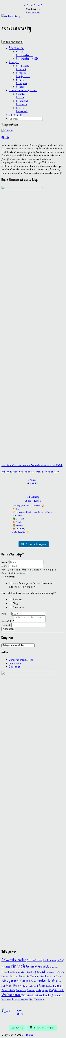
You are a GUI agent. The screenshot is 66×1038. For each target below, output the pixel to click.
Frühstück (21, 69)
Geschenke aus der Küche (17, 972)
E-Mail (5, 566)
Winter (24, 999)
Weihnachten (11, 994)
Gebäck (43, 966)
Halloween (50, 972)
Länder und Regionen (23, 90)
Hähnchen (22, 976)
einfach (18, 965)
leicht (52, 980)
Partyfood (33, 985)
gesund (40, 971)
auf (26, 5)
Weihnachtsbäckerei (29, 995)
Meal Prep (12, 986)
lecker (42, 980)
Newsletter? (8, 576)
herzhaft (13, 976)
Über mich (16, 115)
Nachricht (7, 621)
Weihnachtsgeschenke (51, 995)
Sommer (31, 990)
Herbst (5, 976)
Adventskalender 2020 (27, 59)
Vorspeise (21, 73)
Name (5, 562)
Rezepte (14, 62)
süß (38, 990)
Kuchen (25, 980)
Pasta (42, 986)
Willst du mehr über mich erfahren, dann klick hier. (30, 471)
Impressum (15, 663)
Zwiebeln (39, 999)
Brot (54, 960)
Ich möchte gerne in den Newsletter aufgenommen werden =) (31, 584)
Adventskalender (24, 55)
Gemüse (54, 966)
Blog (15, 603)
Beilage (20, 80)
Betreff (6, 613)
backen (47, 960)
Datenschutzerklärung (21, 659)
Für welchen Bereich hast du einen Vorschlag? (28, 593)
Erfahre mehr (33, 12)
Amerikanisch (23, 94)
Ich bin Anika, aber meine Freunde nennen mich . (32, 465)
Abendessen (22, 87)
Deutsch (20, 97)
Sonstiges (18, 607)
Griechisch (21, 104)
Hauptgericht (23, 76)
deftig (60, 960)
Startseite (16, 48)
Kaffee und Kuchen (37, 976)
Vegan (45, 990)
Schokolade (8, 990)
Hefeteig (59, 972)
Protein (49, 986)
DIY (3, 967)
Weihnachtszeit (11, 999)
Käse (34, 981)
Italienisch (21, 111)
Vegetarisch (56, 990)
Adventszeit (34, 960)
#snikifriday (22, 52)
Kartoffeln (55, 976)
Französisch (22, 101)
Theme (29, 1035)
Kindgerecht (10, 980)
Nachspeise (21, 83)
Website (6, 625)
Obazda (5, 138)
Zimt (31, 999)
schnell (58, 985)
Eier (8, 966)
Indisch (20, 108)
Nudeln (23, 985)
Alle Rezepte (22, 66)
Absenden (8, 629)
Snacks (21, 990)
